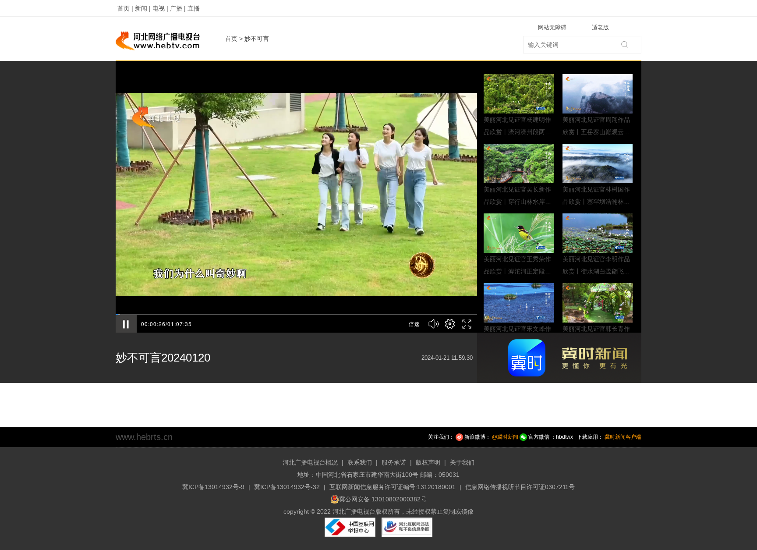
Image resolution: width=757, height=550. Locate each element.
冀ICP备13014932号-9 (213, 486)
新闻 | (143, 8)
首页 (231, 38)
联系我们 (359, 462)
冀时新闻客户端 (623, 437)
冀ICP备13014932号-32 (287, 486)
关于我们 (462, 462)
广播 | (178, 8)
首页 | (125, 8)
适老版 (600, 27)
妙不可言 (256, 38)
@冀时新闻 (505, 437)
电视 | (160, 8)
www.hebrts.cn (144, 437)
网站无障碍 (552, 27)
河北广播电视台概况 (310, 462)
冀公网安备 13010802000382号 (383, 499)
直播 (193, 8)
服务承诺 (394, 462)
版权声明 (428, 462)
